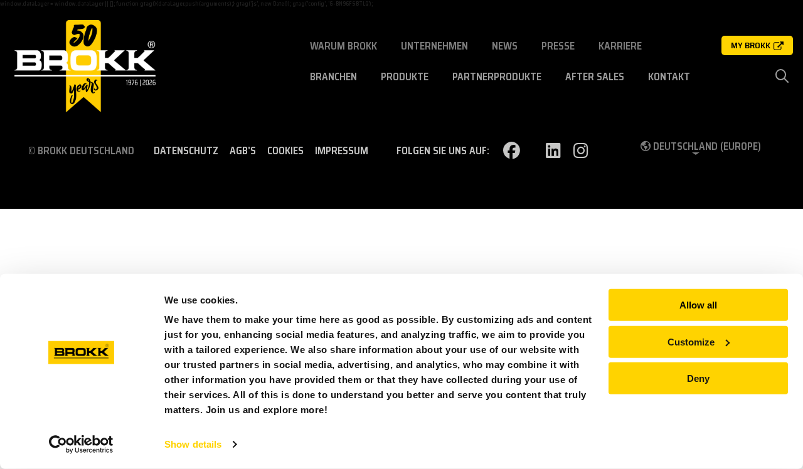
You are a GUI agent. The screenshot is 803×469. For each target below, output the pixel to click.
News (505, 46)
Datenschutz (186, 151)
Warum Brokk (343, 46)
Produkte (404, 77)
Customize (691, 341)
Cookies (285, 151)
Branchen (333, 77)
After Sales (594, 77)
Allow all (698, 305)
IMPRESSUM (341, 151)
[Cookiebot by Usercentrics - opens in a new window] (81, 444)
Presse (558, 46)
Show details (192, 444)
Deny (698, 378)
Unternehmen (434, 46)
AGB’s (243, 151)
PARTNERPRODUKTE (496, 77)
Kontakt (669, 77)
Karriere (620, 46)
